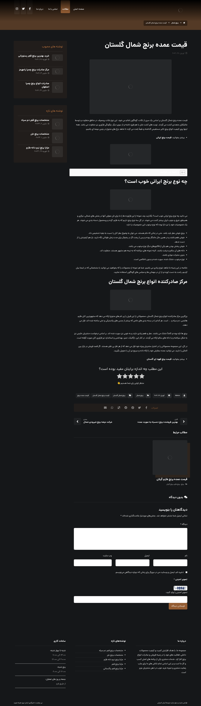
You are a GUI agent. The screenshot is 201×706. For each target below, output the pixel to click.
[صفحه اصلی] (184, 23)
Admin (177, 395)
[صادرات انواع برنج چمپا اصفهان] (57, 87)
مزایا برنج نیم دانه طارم (37, 148)
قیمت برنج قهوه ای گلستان (159, 359)
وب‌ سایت (107, 555)
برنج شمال (139, 395)
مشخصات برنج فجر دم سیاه (35, 120)
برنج (182, 484)
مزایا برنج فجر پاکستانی (113, 668)
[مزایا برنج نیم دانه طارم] (57, 151)
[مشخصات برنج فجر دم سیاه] (57, 124)
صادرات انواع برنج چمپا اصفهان (37, 85)
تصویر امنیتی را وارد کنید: (176, 592)
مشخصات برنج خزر (39, 134)
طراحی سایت (183, 703)
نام (186, 555)
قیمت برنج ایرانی (163, 137)
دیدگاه (183, 524)
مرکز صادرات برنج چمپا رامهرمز (34, 70)
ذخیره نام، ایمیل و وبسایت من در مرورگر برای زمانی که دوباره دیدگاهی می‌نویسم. (149, 572)
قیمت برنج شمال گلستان (101, 395)
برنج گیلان (169, 484)
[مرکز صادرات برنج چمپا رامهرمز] (57, 73)
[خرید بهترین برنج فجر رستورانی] (57, 59)
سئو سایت (173, 703)
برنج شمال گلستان (119, 395)
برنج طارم (177, 484)
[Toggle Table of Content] (181, 172)
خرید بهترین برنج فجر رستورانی (33, 56)
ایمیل (147, 555)
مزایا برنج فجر (117, 664)
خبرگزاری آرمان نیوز (28, 703)
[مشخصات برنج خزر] (57, 137)
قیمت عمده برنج (83, 395)
